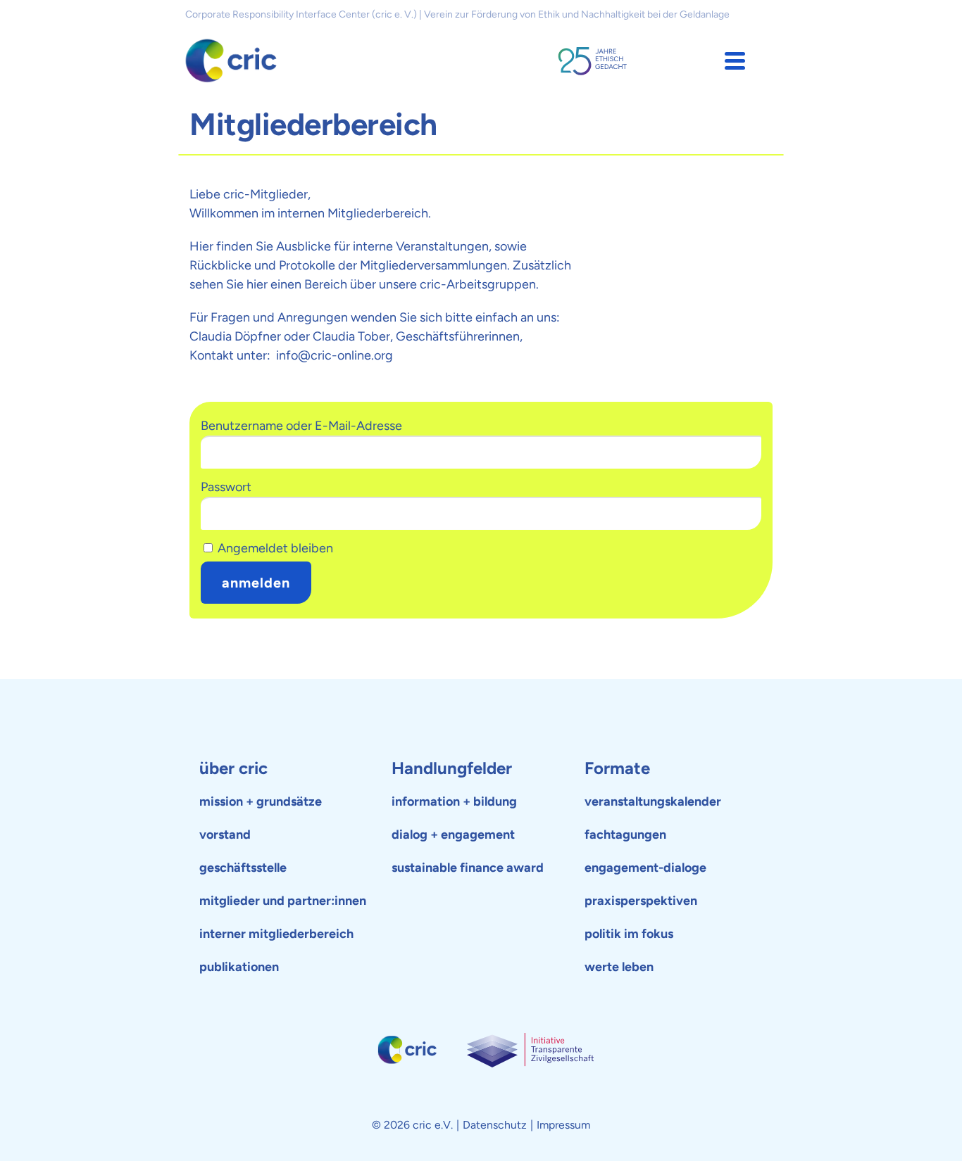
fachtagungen (625, 834)
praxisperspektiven (641, 900)
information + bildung (454, 801)
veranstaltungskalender (653, 801)
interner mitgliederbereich (276, 933)
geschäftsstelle (243, 867)
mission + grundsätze (260, 801)
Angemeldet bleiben (274, 548)
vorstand (225, 834)
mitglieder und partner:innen (282, 900)
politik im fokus (629, 933)
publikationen (239, 967)
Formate (617, 768)
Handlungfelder (452, 768)
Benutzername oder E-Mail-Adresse (301, 425)
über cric (233, 768)
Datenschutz (495, 1124)
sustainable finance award (468, 867)
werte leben (619, 967)
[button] (735, 61)
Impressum (563, 1124)
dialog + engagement (453, 834)
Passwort (226, 487)
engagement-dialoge (645, 867)
